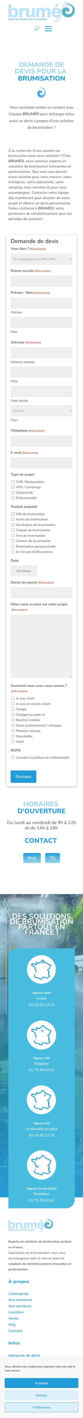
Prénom (16, 312)
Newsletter (24, 736)
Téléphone (27, 430)
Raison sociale (31, 270)
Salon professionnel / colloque (38, 725)
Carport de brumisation (33, 530)
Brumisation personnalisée (36, 546)
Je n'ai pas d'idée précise (34, 552)
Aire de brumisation (30, 535)
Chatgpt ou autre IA (30, 714)
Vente (13, 1318)
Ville (14, 381)
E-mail (24, 452)
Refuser (41, 1395)
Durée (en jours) (32, 582)
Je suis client (25, 698)
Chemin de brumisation (33, 541)
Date (15, 560)
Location (16, 1312)
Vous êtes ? (28, 248)
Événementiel (26, 498)
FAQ (11, 1324)
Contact (15, 1331)
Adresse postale (23, 362)
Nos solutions (20, 1300)
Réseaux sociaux (28, 731)
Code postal (19, 400)
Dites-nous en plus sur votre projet (39, 607)
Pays (14, 420)
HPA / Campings (28, 487)
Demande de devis (24, 1355)
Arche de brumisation (32, 519)
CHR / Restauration (30, 482)
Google (21, 709)
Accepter (41, 1383)
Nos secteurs (19, 1306)
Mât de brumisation (30, 514)
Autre (20, 741)
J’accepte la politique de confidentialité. (43, 757)
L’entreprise (18, 1294)
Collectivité (24, 492)
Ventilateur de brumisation (36, 525)
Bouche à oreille (28, 720)
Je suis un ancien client (33, 704)
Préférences (41, 1407)
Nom (14, 332)
